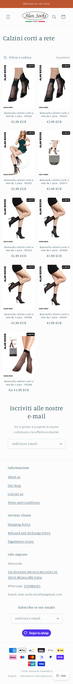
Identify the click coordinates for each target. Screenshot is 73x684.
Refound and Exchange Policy (29, 533)
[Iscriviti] (60, 444)
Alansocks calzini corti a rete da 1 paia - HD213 (54, 182)
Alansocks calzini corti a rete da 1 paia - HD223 (54, 114)
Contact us (15, 494)
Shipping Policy (19, 524)
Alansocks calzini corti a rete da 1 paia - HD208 (19, 316)
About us (14, 477)
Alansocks (34, 671)
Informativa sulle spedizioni (36, 676)
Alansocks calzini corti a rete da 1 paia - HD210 (19, 249)
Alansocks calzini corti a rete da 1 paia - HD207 (54, 316)
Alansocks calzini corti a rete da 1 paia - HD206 (19, 383)
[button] (8, 16)
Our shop (14, 485)
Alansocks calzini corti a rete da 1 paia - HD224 (19, 114)
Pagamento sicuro (21, 541)
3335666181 (32, 586)
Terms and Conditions (24, 502)
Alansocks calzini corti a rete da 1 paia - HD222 (19, 182)
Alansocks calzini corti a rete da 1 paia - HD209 (54, 249)
